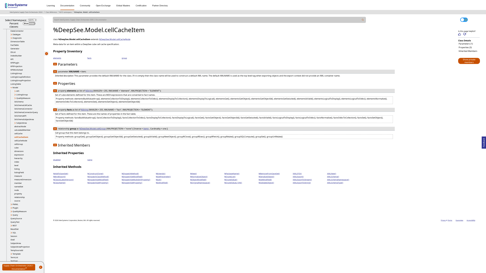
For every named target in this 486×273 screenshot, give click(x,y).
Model (85, 12)
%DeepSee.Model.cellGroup (92, 128)
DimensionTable (18, 41)
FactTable (15, 45)
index (16, 162)
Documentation (67, 6)
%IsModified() (162, 182)
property (18, 193)
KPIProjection (16, 66)
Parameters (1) (466, 43)
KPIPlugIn (15, 62)
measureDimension (22, 179)
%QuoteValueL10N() (233, 182)
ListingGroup (16, 73)
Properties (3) (465, 47)
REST (15, 225)
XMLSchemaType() (335, 182)
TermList (14, 257)
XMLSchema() (333, 176)
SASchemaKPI (20, 116)
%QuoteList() (230, 176)
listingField (19, 172)
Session (14, 236)
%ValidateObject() (266, 182)
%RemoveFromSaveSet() (269, 173)
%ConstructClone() (95, 173)
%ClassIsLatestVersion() (63, 179)
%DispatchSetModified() (132, 176)
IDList (13, 52)
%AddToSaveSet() (60, 173)
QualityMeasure (23, 98)
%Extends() (160, 173)
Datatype (16, 34)
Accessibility (471, 220)
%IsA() (158, 179)
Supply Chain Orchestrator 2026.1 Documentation (19, 267)
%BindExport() (59, 176)
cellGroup (18, 144)
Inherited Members (468, 51)
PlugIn (15, 208)
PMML (15, 204)
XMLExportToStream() (302, 179)
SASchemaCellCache (23, 105)
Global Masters (123, 6)
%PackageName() (231, 173)
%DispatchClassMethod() (98, 176)
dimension (19, 151)
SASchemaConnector (23, 108)
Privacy (443, 220)
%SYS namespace (65, 12)
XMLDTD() (297, 173)
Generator (15, 48)
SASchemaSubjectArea (24, 119)
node (16, 190)
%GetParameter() (163, 176)
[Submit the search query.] (363, 20)
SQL (14, 232)
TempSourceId (17, 250)
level (16, 165)
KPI (12, 59)
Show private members (469, 61)
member (18, 183)
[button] (469, 61)
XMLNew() (331, 173)
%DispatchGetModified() (98, 179)
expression (19, 154)
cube (16, 147)
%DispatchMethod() (130, 173)
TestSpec (14, 261)
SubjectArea (21, 123)
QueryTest (15, 222)
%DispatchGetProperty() (97, 182)
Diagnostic (17, 38)
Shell (13, 239)
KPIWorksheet (17, 70)
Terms (450, 220)
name (89, 159)
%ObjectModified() (198, 179)
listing (17, 169)
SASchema (18, 101)
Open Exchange (103, 6)
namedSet (18, 186)
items (146, 128)
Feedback (483, 141)
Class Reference (51, 12)
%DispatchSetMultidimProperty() (136, 179)
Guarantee (459, 220)
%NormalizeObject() (199, 176)
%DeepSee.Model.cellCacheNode (114, 39)
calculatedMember (22, 130)
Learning (51, 6)
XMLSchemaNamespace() (338, 179)
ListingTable (16, 84)
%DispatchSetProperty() (132, 182)
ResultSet (14, 229)
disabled (56, 159)
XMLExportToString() (302, 182)
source (17, 200)
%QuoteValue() (230, 179)
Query (15, 215)
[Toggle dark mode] (464, 20)
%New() (193, 173)
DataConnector (17, 31)
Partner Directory (160, 6)
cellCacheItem (94, 12)
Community (85, 6)
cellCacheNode (20, 140)
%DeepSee (78, 12)
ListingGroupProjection (21, 80)
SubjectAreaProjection (20, 246)
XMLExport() (298, 176)
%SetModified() (265, 179)
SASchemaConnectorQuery (26, 112)
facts (89, 58)
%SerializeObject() (266, 176)
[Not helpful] (464, 34)
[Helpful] (459, 34)
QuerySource (16, 218)
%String (89, 90)
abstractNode (20, 126)
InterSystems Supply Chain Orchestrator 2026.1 (26, 12)
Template (17, 254)
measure (18, 176)
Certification (141, 6)
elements (57, 58)
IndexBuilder (16, 55)
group (124, 58)
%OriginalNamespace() (200, 182)
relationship (19, 197)
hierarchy (18, 158)
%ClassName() (59, 182)
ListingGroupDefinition (21, 77)
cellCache (18, 133)
